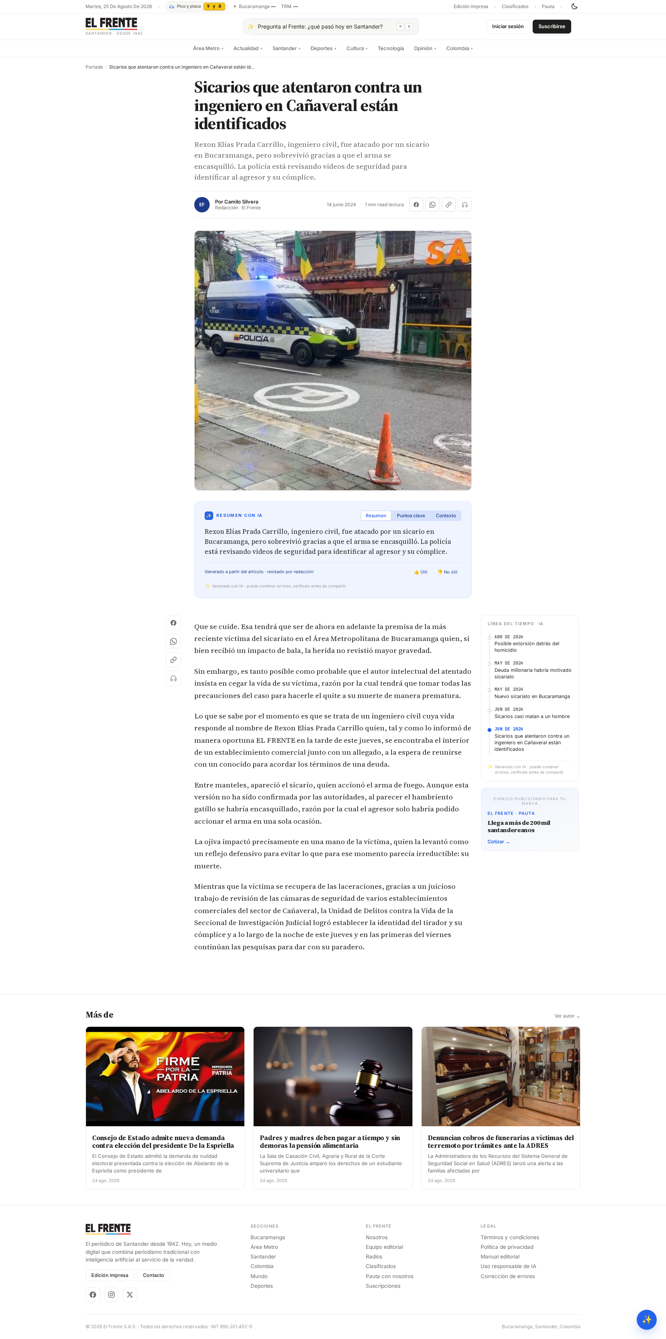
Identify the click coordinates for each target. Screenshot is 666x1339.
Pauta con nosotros (390, 1276)
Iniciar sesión (508, 26)
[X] (130, 1294)
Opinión (425, 48)
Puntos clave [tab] (411, 515)
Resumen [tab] (376, 515)
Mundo (259, 1276)
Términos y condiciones (510, 1237)
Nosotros (377, 1237)
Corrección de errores (508, 1276)
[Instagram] (111, 1294)
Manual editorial (500, 1256)
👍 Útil (420, 572)
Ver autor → (567, 1016)
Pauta (548, 6)
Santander (286, 48)
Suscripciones (383, 1286)
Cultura (357, 48)
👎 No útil (447, 572)
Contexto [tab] (446, 515)
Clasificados (515, 6)
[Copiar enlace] (449, 205)
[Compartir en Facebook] (416, 205)
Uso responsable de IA (508, 1266)
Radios (374, 1256)
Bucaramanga (268, 1237)
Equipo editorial (384, 1247)
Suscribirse (551, 26)
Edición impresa (471, 6)
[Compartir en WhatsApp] (432, 205)
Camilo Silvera (241, 202)
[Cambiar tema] (574, 6)
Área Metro (208, 48)
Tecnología (391, 48)
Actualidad (248, 48)
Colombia (459, 48)
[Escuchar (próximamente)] (465, 205)
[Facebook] (93, 1294)
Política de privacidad (507, 1247)
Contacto (153, 1275)
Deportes (323, 48)
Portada (94, 67)
